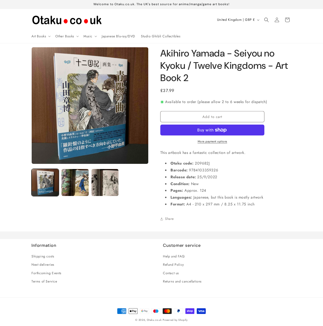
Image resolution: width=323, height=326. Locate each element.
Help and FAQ (173, 256)
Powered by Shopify (175, 320)
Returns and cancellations (182, 281)
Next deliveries (42, 264)
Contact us (171, 273)
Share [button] (169, 218)
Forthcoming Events (46, 273)
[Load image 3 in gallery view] (105, 182)
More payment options (212, 141)
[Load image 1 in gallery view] (45, 182)
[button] (40, 36)
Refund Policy (173, 264)
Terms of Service (44, 281)
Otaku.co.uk (154, 320)
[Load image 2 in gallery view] (75, 182)
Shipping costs (42, 256)
